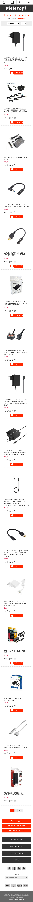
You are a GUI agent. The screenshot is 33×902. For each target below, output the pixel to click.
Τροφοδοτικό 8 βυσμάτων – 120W (15, 158)
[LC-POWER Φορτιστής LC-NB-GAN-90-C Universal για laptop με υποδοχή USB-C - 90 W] (16, 41)
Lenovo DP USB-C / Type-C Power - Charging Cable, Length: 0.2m (14, 254)
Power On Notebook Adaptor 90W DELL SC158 (14, 794)
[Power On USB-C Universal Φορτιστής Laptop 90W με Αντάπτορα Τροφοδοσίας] (16, 434)
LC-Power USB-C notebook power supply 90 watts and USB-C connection (15, 303)
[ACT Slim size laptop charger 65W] (16, 682)
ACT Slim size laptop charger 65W (12, 699)
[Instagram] (19, 868)
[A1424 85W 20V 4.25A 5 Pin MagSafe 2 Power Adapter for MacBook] (16, 586)
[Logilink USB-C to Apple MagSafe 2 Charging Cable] (16, 729)
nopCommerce (19, 897)
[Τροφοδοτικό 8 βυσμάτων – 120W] (16, 141)
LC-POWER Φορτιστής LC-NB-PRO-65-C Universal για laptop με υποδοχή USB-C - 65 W (15, 60)
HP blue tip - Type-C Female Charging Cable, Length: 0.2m (16, 205)
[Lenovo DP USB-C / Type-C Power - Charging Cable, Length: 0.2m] (16, 236)
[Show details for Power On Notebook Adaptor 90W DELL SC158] (16, 777)
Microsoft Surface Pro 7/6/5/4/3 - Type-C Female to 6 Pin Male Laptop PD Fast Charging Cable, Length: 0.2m (16, 502)
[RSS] (23, 868)
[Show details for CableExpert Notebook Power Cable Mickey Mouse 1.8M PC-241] (16, 334)
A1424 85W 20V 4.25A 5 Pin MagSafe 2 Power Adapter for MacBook (15, 603)
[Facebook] (14, 868)
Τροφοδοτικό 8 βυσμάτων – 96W (15, 652)
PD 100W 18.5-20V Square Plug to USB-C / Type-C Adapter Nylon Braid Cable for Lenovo (16, 553)
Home (8, 18)
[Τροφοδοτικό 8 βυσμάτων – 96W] (16, 635)
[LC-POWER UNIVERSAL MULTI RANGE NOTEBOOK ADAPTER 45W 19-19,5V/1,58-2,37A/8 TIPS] (16, 92)
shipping (27, 895)
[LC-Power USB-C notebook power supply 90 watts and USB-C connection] (16, 285)
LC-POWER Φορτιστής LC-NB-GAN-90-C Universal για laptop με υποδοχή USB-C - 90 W (15, 402)
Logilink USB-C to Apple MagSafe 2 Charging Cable (15, 746)
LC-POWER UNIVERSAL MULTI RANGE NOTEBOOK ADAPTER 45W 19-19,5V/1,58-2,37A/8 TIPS (15, 110)
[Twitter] (9, 868)
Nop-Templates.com (19, 899)
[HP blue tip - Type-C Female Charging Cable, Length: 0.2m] (16, 189)
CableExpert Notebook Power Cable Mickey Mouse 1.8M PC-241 (15, 352)
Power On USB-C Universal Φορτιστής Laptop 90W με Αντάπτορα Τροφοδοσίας (15, 452)
